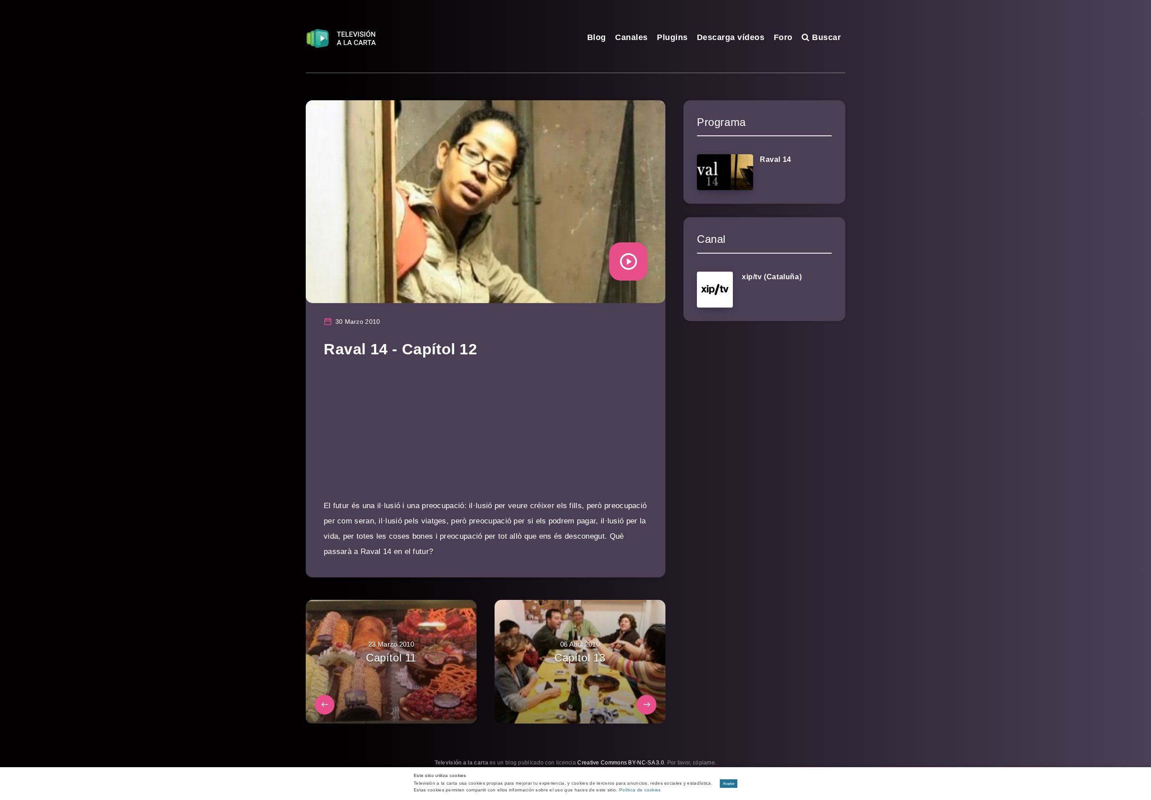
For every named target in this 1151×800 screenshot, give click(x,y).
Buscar (825, 37)
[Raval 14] (725, 172)
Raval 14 (775, 159)
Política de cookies (640, 789)
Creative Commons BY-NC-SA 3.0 (620, 763)
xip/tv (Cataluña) (772, 277)
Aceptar (729, 784)
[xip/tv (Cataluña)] (715, 290)
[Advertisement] (485, 435)
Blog (596, 37)
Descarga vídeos (731, 37)
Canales (631, 37)
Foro (783, 37)
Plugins (672, 37)
